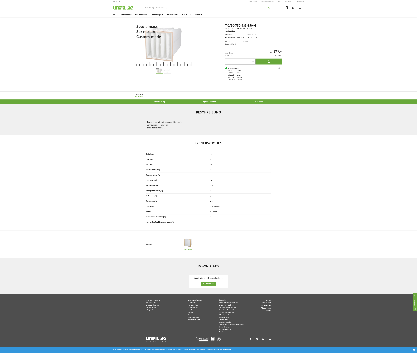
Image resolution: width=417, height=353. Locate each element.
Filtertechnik (126, 15)
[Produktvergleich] (293, 8)
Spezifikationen (209, 102)
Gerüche (190, 315)
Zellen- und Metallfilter (226, 305)
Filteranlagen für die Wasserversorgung (231, 325)
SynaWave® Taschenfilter (227, 310)
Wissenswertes (172, 15)
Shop (115, 15)
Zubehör (221, 332)
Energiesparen (192, 310)
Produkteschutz (193, 307)
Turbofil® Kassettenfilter (227, 312)
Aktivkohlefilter (224, 317)
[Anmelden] (286, 8)
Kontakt (198, 15)
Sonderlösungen (224, 327)
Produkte (268, 300)
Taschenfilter (139, 96)
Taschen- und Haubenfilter (227, 307)
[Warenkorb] (300, 8)
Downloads (186, 15)
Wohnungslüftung (193, 317)
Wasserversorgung (194, 320)
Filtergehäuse (223, 320)
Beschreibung (159, 102)
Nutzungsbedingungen (267, 1)
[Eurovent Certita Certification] (202, 339)
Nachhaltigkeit (157, 15)
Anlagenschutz (192, 302)
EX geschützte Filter (225, 322)
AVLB (279, 1)
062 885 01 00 (151, 307)
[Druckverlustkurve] (167, 71)
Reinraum (191, 312)
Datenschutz (289, 1)
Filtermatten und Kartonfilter (228, 302)
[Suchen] (269, 8)
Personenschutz (193, 305)
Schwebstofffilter (224, 315)
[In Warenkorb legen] (269, 61)
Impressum (300, 1)
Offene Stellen (252, 1)
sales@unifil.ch (151, 310)
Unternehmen (141, 15)
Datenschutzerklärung (223, 350)
